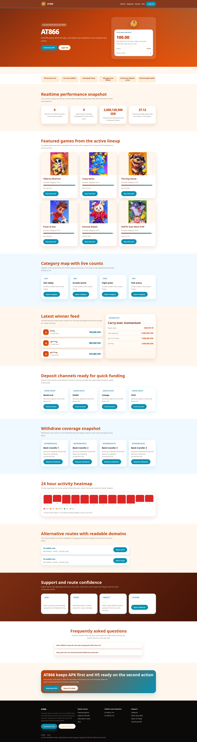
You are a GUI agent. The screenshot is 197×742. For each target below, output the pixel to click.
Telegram (134, 712)
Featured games (83, 712)
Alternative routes (84, 719)
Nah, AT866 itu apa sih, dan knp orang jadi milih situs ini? (78, 645)
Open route (120, 550)
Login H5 (151, 4)
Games (122, 4)
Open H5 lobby (136, 719)
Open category (51, 294)
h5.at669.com (109, 715)
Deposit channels (84, 715)
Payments (130, 4)
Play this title (51, 194)
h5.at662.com (109, 712)
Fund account (51, 407)
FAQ (142, 4)
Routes (137, 4)
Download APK (49, 48)
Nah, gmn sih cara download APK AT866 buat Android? (77, 652)
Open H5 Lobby (69, 688)
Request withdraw (53, 462)
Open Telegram (140, 607)
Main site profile (137, 715)
